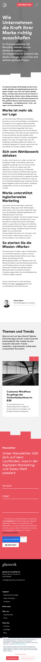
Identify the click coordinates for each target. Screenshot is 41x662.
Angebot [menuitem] (5, 592)
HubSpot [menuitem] (6, 601)
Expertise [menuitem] (5, 623)
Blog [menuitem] (5, 632)
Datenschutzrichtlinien (20, 644)
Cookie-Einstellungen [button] (20, 654)
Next (36, 359)
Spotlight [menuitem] (6, 629)
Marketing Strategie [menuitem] (10, 595)
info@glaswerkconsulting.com (13, 580)
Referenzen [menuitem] (6, 606)
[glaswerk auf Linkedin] (3, 584)
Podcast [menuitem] (6, 626)
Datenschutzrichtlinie (10, 532)
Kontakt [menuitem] (5, 637)
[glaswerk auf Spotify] (8, 584)
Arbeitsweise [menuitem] (8, 614)
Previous (31, 359)
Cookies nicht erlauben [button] (27, 658)
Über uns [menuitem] (5, 611)
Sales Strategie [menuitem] (9, 598)
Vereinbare (20, 283)
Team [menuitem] (5, 618)
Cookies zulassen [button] (12, 658)
